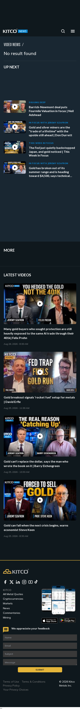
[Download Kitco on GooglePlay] (68, 620)
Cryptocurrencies (13, 598)
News (6, 608)
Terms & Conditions (33, 681)
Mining (7, 617)
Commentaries (11, 613)
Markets (8, 603)
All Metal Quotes (13, 594)
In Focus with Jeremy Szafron (48, 122)
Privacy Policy (11, 685)
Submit (40, 669)
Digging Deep (37, 102)
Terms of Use (11, 681)
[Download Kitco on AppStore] (49, 620)
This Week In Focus (41, 143)
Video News (12, 44)
